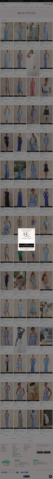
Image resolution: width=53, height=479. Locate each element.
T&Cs (27, 249)
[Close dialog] (34, 229)
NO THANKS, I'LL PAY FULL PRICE (26, 246)
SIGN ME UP (26, 244)
